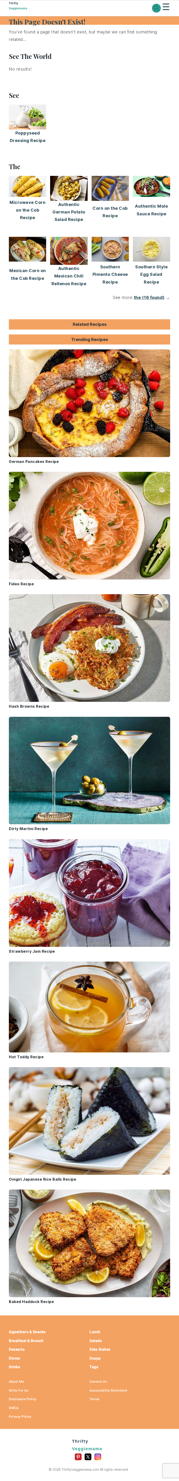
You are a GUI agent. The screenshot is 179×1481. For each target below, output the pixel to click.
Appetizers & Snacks (27, 1332)
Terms (95, 1399)
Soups (95, 1358)
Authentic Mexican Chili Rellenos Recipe (69, 276)
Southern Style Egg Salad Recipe (151, 274)
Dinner (15, 1358)
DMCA (13, 1408)
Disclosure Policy (22, 1399)
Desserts (16, 1349)
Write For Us (18, 1390)
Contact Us (98, 1381)
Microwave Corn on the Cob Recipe (27, 210)
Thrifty (18, 6)
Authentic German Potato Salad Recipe (68, 212)
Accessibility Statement (108, 1390)
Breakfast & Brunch (26, 1341)
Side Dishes (100, 1349)
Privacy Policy (20, 1416)
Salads (96, 1341)
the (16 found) (149, 297)
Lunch (95, 1332)
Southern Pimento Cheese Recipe (110, 274)
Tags (94, 1367)
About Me (16, 1381)
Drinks (14, 1367)
